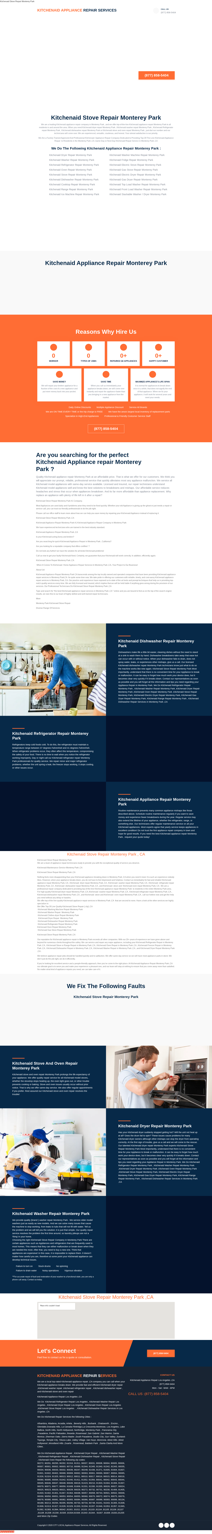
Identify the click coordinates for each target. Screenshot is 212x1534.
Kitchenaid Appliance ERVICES (77, 1376)
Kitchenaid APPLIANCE (77, 10)
